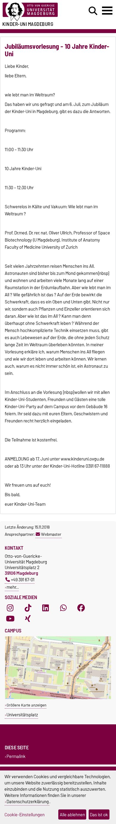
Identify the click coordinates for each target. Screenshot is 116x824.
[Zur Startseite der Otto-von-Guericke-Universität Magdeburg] (35, 12)
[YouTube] (10, 618)
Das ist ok (99, 814)
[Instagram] (10, 608)
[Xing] (28, 618)
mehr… (13, 587)
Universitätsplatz (22, 714)
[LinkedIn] (45, 608)
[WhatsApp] (63, 608)
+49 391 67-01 (23, 579)
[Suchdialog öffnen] (93, 11)
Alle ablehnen (72, 814)
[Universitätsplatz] (58, 697)
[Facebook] (81, 608)
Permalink (16, 756)
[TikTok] (28, 608)
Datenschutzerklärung (28, 801)
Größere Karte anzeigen (26, 705)
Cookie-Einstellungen (24, 814)
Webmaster (51, 534)
